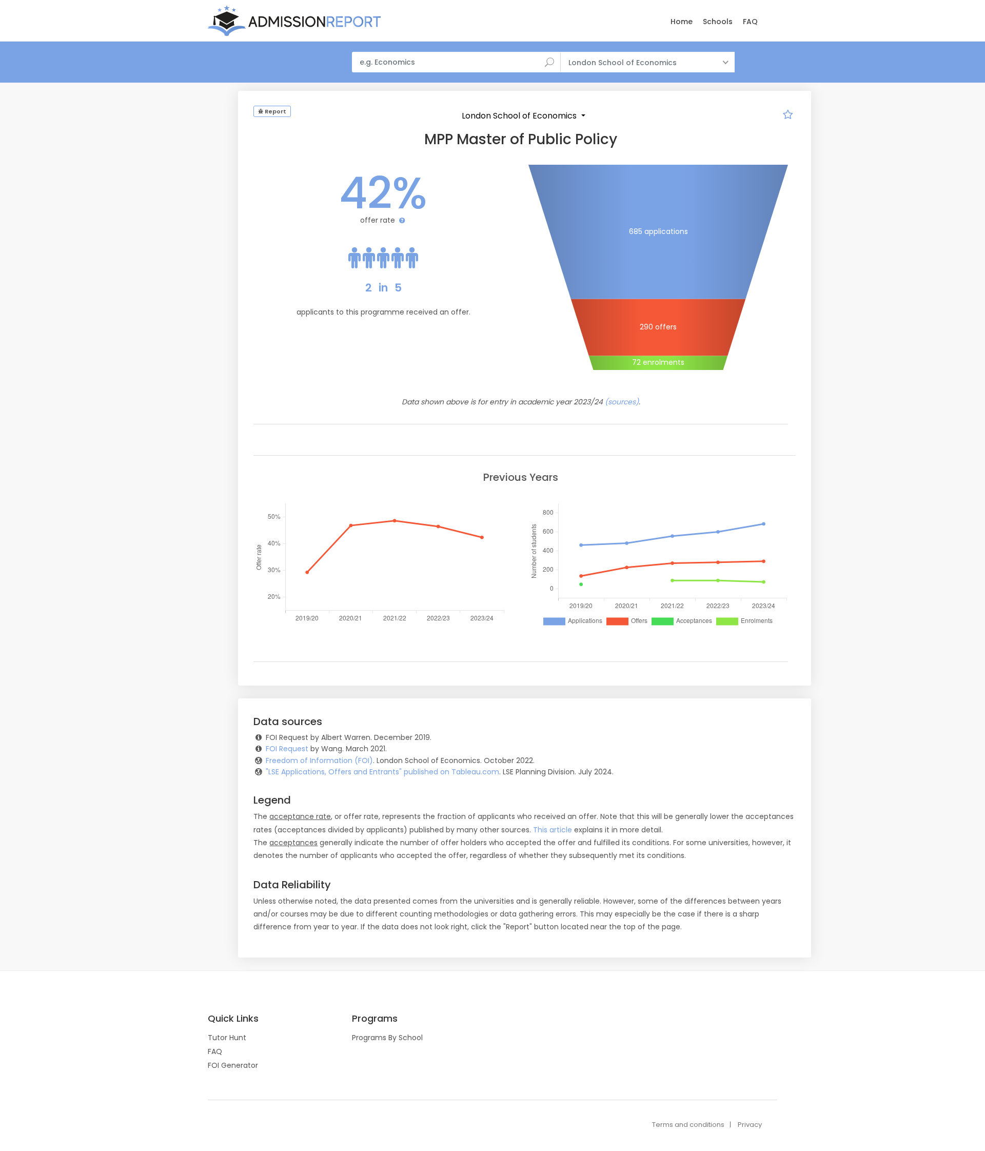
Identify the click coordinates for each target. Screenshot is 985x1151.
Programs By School (387, 1037)
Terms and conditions (688, 1124)
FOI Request (287, 749)
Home (682, 21)
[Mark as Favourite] (788, 116)
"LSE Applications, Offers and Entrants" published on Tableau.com (382, 772)
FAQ (750, 21)
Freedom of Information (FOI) (319, 760)
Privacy (750, 1124)
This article (552, 830)
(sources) (622, 402)
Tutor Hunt (227, 1037)
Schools (718, 21)
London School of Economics (520, 116)
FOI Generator (233, 1065)
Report (274, 111)
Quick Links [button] (233, 1018)
